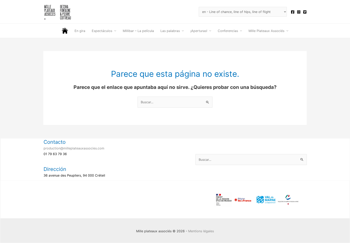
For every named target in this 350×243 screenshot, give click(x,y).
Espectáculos (102, 31)
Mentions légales (201, 231)
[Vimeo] (305, 12)
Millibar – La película (138, 31)
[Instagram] (299, 12)
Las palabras (170, 31)
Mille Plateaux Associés (266, 31)
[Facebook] (293, 12)
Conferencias (228, 31)
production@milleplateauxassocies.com (74, 148)
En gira (80, 31)
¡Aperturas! (198, 31)
